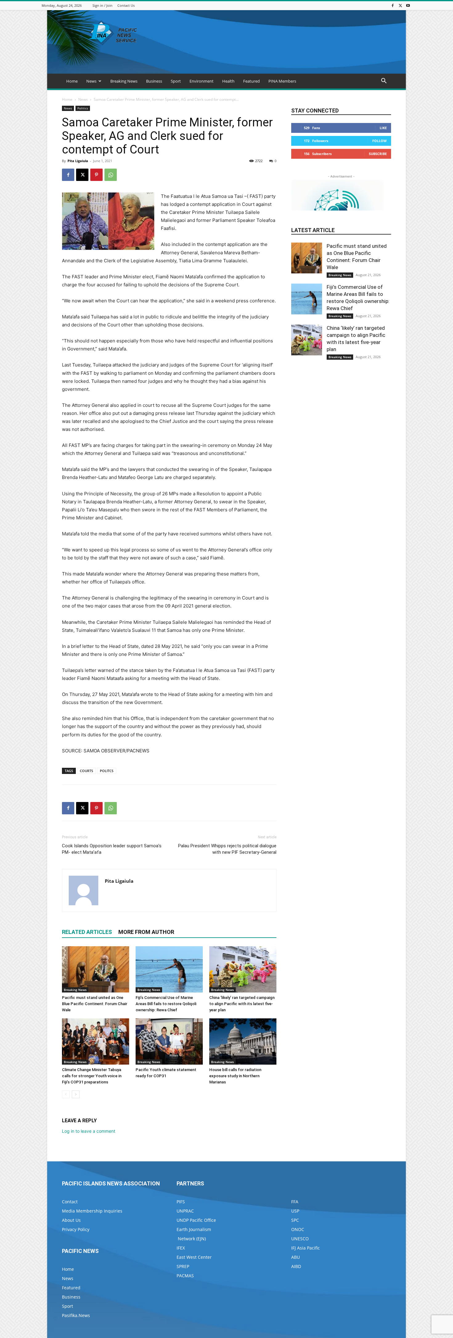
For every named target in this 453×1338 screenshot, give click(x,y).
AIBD (296, 1266)
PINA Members (282, 81)
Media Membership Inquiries (92, 1211)
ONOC (297, 1229)
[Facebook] (392, 5)
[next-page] (76, 1094)
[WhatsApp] (110, 175)
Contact (70, 1202)
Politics (82, 108)
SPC (295, 1220)
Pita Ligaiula (77, 160)
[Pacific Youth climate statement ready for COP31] (169, 1041)
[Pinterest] (96, 175)
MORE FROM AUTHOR (146, 932)
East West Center (194, 1257)
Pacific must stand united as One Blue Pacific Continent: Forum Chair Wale (94, 1003)
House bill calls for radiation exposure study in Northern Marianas (235, 1075)
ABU (295, 1257)
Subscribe (378, 153)
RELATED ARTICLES (87, 932)
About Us (71, 1220)
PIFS (181, 1202)
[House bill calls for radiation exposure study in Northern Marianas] (242, 1041)
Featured (251, 81)
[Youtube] (408, 5)
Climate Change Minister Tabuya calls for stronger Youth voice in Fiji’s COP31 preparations (91, 1075)
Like (383, 127)
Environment (202, 81)
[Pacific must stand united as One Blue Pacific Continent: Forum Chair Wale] (95, 969)
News (91, 81)
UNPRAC (185, 1211)
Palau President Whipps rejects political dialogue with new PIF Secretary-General (227, 849)
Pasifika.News (76, 1315)
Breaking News (123, 81)
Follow (379, 140)
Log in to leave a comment (88, 1131)
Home (72, 81)
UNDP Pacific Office (196, 1220)
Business (154, 81)
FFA (294, 1202)
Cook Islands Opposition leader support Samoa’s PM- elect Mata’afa (111, 849)
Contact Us (126, 5)
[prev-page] (66, 1094)
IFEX (181, 1248)
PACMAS (185, 1276)
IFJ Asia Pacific (305, 1248)
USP (295, 1211)
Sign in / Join (102, 5)
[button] (383, 81)
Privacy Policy (75, 1229)
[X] (400, 5)
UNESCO (300, 1239)
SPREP (183, 1266)
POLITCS (106, 770)
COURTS (86, 770)
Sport (176, 81)
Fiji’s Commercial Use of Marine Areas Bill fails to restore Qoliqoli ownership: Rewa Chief (166, 1003)
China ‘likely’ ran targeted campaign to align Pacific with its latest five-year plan (242, 1003)
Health (228, 81)
